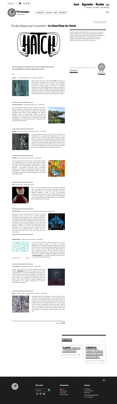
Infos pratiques (63, 391)
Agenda (87, 4)
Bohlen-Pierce (37, 255)
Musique (40, 12)
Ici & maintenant (102, 22)
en (108, 12)
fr (106, 12)
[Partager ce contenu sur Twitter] (64, 323)
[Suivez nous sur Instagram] (26, 3)
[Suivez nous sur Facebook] (24, 3)
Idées (55, 12)
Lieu (76, 4)
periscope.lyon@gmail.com (91, 395)
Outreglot (20, 271)
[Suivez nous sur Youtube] (29, 3)
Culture (48, 12)
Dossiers (62, 12)
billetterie (89, 7)
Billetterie (62, 389)
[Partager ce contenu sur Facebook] (62, 323)
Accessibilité (63, 392)
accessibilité (96, 7)
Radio (100, 4)
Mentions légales (64, 394)
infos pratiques (105, 7)
